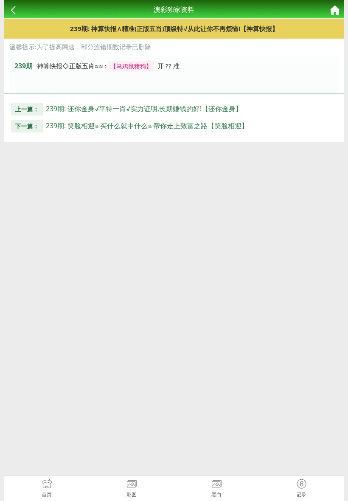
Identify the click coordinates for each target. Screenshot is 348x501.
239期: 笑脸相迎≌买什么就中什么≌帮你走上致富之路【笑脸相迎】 (147, 125)
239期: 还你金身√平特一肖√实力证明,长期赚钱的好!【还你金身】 (144, 108)
